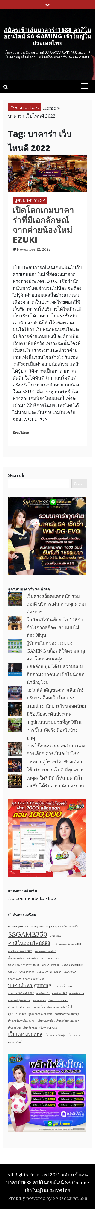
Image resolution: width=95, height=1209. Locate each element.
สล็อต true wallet (58, 1000)
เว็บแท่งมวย (74, 1035)
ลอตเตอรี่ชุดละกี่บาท (19, 1000)
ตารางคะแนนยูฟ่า (51, 958)
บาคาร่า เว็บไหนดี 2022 (21, 993)
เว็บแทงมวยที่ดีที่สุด (55, 1035)
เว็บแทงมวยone (25, 1034)
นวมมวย (12, 971)
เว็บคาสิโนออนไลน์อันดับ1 (22, 1020)
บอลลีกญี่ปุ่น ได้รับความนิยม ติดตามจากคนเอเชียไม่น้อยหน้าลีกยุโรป (55, 674)
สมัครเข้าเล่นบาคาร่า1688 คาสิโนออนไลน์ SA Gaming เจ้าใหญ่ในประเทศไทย (47, 36)
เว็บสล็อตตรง (30, 1027)
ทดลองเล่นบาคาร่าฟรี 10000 (24, 965)
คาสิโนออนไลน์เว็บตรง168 (67, 944)
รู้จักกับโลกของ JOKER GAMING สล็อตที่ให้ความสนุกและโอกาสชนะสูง (57, 651)
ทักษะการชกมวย (50, 965)
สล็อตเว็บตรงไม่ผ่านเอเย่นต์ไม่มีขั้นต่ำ (53, 1007)
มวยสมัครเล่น (76, 993)
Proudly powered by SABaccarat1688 (47, 1198)
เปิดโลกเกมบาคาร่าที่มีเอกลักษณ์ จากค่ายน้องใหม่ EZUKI (43, 224)
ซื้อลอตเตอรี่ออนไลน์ (45, 951)
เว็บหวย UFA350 (48, 1027)
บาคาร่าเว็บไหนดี (63, 986)
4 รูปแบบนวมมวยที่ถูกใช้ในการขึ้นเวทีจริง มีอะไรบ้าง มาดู (54, 730)
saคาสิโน (74, 926)
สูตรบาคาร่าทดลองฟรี (40, 1014)
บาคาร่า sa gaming (29, 985)
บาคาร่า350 (14, 978)
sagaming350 (15, 926)
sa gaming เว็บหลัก (56, 926)
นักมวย (57, 971)
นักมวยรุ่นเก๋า (71, 971)
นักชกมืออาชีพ (44, 971)
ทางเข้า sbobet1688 (72, 965)
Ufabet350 (56, 935)
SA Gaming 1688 (34, 926)
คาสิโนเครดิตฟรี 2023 (20, 951)
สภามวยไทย (39, 1000)
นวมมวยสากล (26, 971)
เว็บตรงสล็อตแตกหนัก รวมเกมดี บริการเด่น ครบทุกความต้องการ (56, 604)
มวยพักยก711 (43, 993)
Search (16, 475)
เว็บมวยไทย (14, 1027)
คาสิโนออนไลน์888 (29, 943)
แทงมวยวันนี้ (14, 1042)
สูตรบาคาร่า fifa (17, 1014)
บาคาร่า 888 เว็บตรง (34, 978)
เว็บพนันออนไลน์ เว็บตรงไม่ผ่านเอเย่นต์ (58, 1020)
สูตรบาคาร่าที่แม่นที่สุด (67, 1014)
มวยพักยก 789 (59, 993)
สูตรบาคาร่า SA (30, 200)
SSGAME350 (28, 934)
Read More (21, 432)
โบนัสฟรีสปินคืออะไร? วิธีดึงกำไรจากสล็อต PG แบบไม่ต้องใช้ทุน (55, 627)
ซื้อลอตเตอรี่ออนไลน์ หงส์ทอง (23, 958)
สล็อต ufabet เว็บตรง (19, 1007)
